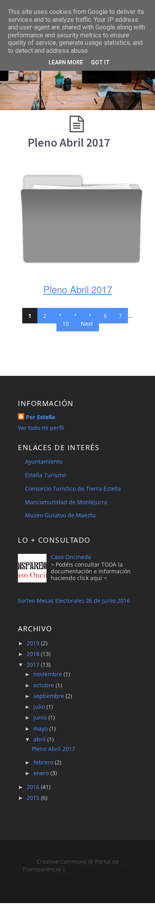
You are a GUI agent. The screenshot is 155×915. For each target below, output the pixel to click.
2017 (34, 664)
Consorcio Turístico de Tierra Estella (73, 488)
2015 (34, 797)
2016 (34, 787)
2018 (34, 654)
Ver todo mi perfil (41, 427)
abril (40, 739)
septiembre (49, 696)
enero (41, 773)
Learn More (65, 62)
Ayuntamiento (43, 461)
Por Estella (40, 417)
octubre (44, 685)
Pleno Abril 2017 (69, 142)
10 (65, 323)
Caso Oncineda (71, 557)
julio (39, 706)
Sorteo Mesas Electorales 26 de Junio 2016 (74, 600)
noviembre (48, 674)
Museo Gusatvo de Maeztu (60, 515)
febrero (44, 762)
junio (40, 717)
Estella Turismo (45, 475)
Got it (100, 62)
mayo (41, 728)
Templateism (97, 876)
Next (87, 323)
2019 (34, 643)
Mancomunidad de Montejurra (66, 502)
